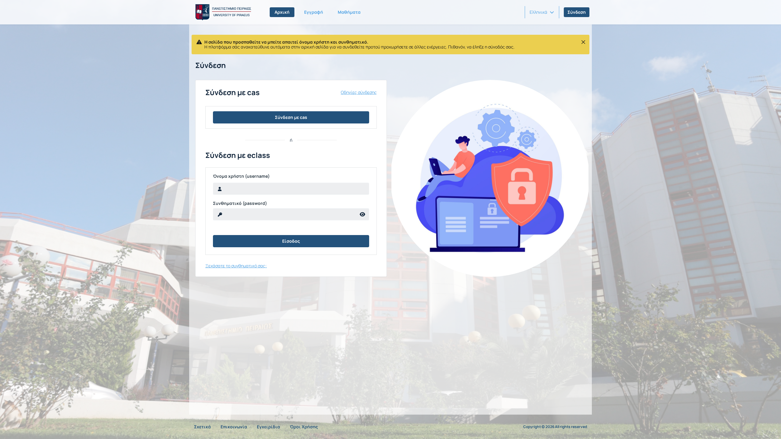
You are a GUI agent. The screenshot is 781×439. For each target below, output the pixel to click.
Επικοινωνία (234, 427)
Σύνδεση (576, 12)
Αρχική (282, 12)
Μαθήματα (349, 12)
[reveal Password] (362, 214)
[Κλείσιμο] (583, 42)
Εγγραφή (313, 12)
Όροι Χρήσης (304, 427)
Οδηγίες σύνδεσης (359, 92)
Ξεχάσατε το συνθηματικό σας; (236, 266)
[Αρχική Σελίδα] (222, 12)
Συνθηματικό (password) (240, 203)
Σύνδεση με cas (291, 117)
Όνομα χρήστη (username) (241, 176)
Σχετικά (202, 427)
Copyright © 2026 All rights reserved (555, 426)
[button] (542, 12)
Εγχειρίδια (268, 427)
